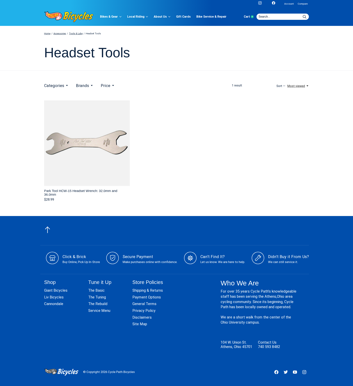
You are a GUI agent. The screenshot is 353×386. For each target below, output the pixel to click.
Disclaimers (142, 317)
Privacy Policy (144, 310)
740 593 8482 (269, 347)
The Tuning (97, 297)
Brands (82, 85)
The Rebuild (97, 304)
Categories (54, 85)
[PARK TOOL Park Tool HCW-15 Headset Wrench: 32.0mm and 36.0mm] (87, 143)
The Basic (96, 290)
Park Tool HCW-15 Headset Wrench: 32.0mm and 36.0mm (80, 192)
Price (105, 85)
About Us (160, 16)
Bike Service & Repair (211, 16)
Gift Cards (183, 16)
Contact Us (267, 342)
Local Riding (136, 16)
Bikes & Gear (109, 16)
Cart (250, 16)
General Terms (144, 304)
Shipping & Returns (147, 290)
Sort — (280, 86)
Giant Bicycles (55, 290)
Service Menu (99, 310)
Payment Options (146, 297)
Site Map (139, 324)
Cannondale (53, 304)
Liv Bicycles (54, 297)
